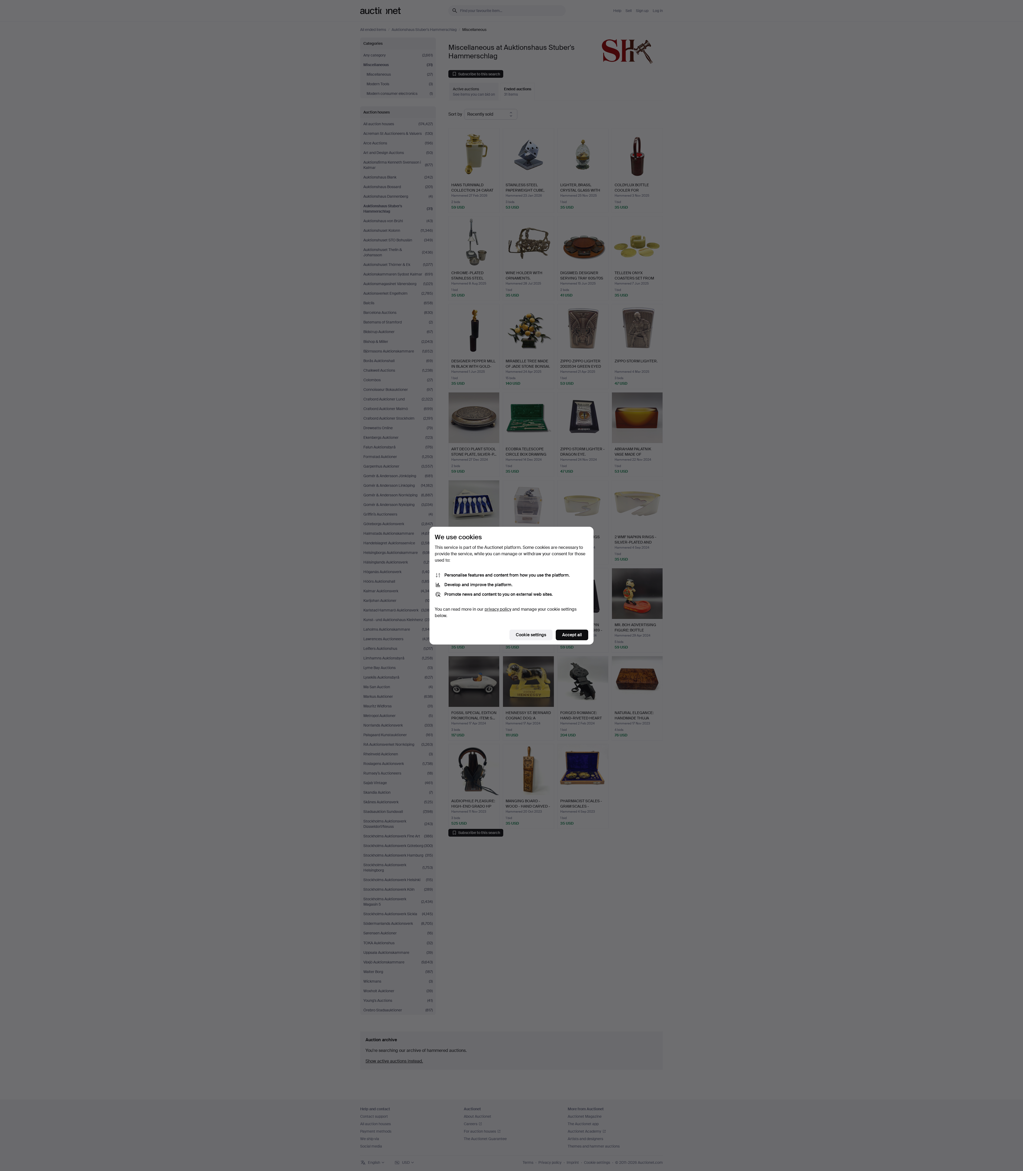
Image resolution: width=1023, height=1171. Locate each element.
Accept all (572, 635)
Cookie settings (531, 635)
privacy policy (498, 609)
